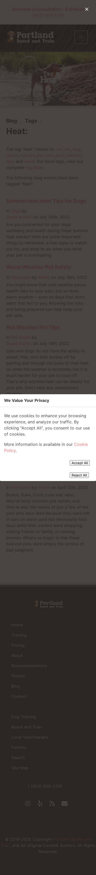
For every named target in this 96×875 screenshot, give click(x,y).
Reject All (79, 475)
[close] (87, 9)
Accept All (80, 463)
